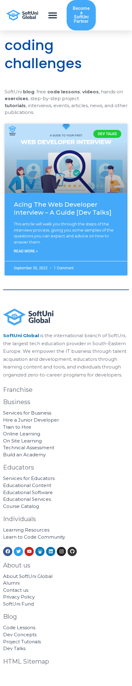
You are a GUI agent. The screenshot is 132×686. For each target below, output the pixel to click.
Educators (18, 467)
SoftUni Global (21, 335)
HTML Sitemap (26, 661)
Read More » (26, 251)
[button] (53, 15)
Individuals (19, 519)
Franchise (18, 389)
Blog (10, 616)
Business (16, 402)
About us (16, 565)
